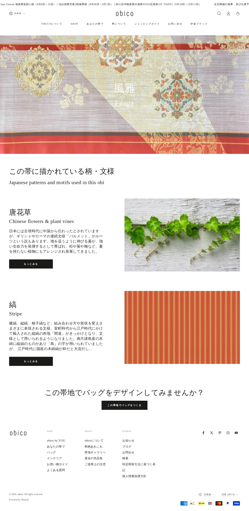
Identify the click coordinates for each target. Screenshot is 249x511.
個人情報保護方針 (134, 476)
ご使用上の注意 (95, 464)
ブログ (126, 446)
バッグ (51, 452)
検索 (125, 458)
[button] (219, 13)
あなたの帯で (56, 446)
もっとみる (31, 264)
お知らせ (128, 440)
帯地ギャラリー (95, 452)
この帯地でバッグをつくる (124, 405)
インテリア (54, 458)
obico (20, 494)
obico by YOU (56, 440)
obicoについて (94, 440)
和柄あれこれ (94, 446)
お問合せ (128, 452)
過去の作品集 (94, 458)
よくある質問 (56, 470)
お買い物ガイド (57, 464)
